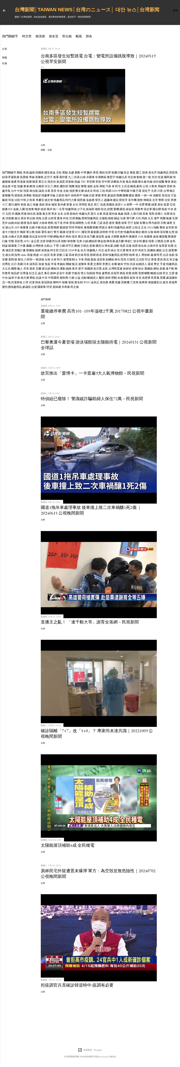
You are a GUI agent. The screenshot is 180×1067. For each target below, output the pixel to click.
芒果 (139, 191)
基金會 (6, 186)
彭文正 (33, 273)
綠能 (111, 218)
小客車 (153, 186)
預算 (26, 191)
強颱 (156, 227)
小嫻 (62, 246)
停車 (66, 223)
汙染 (173, 195)
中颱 (38, 227)
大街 (138, 218)
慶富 (145, 241)
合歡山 (48, 246)
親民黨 (81, 200)
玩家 (123, 218)
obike (24, 255)
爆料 (17, 204)
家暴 (69, 204)
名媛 (71, 172)
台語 (165, 255)
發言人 (99, 200)
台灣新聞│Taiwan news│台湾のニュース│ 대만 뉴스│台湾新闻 (87, 9)
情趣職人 (92, 250)
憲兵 (93, 214)
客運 (90, 264)
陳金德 (102, 241)
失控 (154, 177)
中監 (14, 186)
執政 (164, 209)
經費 (110, 209)
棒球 (128, 250)
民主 (165, 273)
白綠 (83, 177)
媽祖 (122, 273)
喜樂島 (39, 177)
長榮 (68, 273)
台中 (14, 191)
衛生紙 (142, 246)
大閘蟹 (115, 236)
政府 (118, 204)
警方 (56, 232)
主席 (154, 191)
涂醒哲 (157, 195)
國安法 (100, 246)
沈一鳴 (6, 282)
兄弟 (79, 241)
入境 (87, 223)
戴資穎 (64, 227)
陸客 (151, 241)
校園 (29, 182)
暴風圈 (88, 227)
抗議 (38, 278)
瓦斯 (175, 218)
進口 (29, 204)
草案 (93, 223)
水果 (47, 191)
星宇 (81, 268)
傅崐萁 (147, 200)
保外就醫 (158, 182)
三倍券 (134, 282)
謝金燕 (130, 209)
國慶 (26, 236)
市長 (26, 268)
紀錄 (159, 273)
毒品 (128, 182)
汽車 (108, 186)
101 (41, 255)
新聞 (93, 255)
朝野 (129, 204)
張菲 (74, 236)
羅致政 (18, 195)
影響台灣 (145, 223)
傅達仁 (128, 241)
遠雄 (156, 236)
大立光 (6, 268)
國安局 (86, 232)
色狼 (23, 204)
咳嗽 (65, 282)
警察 (161, 200)
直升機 (132, 200)
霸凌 (150, 264)
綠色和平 (76, 195)
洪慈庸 (9, 218)
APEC (26, 241)
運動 (62, 268)
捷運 (171, 250)
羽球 (71, 227)
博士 (83, 273)
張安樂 (164, 232)
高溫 (105, 214)
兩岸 (49, 209)
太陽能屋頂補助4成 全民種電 (67, 845)
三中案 (21, 246)
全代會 (119, 232)
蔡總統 (30, 250)
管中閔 (106, 182)
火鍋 (85, 241)
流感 (103, 204)
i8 (15, 236)
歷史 (156, 264)
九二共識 (73, 177)
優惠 (118, 223)
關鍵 (69, 264)
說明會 (103, 232)
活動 (84, 278)
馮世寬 (18, 241)
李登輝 (90, 182)
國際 (14, 268)
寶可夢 (130, 218)
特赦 (150, 182)
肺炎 (89, 36)
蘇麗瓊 (12, 246)
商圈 (163, 218)
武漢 (32, 282)
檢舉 (132, 255)
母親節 (36, 195)
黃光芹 (152, 172)
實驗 (65, 172)
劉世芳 (123, 200)
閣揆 (56, 227)
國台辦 (157, 209)
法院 (17, 200)
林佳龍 (34, 191)
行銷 (139, 214)
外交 (101, 250)
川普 (160, 191)
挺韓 (132, 278)
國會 (137, 195)
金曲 (16, 209)
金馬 (172, 241)
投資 (160, 177)
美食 (145, 214)
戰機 (119, 195)
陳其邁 (111, 241)
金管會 (170, 227)
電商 (151, 214)
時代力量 (71, 200)
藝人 (20, 268)
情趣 (20, 186)
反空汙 (48, 177)
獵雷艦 (163, 236)
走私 (96, 186)
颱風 (79, 36)
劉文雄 (79, 255)
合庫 (166, 241)
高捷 (30, 255)
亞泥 (172, 204)
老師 (42, 204)
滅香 (169, 223)
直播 (162, 268)
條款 (138, 232)
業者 (26, 186)
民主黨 (74, 287)
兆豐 (142, 204)
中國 (132, 191)
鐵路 (69, 268)
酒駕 (78, 186)
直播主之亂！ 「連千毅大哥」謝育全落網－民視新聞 (90, 622)
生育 (62, 209)
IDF (10, 209)
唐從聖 (100, 236)
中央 (170, 209)
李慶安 (40, 200)
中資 (17, 278)
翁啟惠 (90, 200)
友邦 (135, 250)
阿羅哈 (79, 227)
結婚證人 (141, 264)
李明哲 (83, 204)
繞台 (113, 250)
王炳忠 (85, 246)
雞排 (144, 232)
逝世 (112, 223)
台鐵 (32, 227)
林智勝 (71, 241)
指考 (17, 255)
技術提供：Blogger (92, 1050)
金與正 (95, 282)
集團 (114, 172)
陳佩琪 (133, 236)
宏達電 (70, 232)
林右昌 (31, 214)
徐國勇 (148, 236)
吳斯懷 (146, 278)
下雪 (56, 246)
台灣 (166, 191)
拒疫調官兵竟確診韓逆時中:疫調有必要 (77, 985)
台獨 (11, 236)
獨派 (37, 209)
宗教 (163, 223)
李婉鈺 (61, 264)
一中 (136, 204)
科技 (66, 218)
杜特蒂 (42, 236)
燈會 (145, 172)
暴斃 (77, 172)
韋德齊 (173, 282)
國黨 (18, 214)
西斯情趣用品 (90, 218)
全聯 (166, 214)
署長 (44, 232)
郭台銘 (67, 36)
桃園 (134, 182)
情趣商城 (70, 209)
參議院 (26, 287)
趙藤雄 (108, 200)
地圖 (85, 195)
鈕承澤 (6, 177)
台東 (99, 214)
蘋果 (127, 214)
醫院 (102, 278)
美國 (20, 264)
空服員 (76, 273)
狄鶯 (128, 273)
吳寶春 (24, 177)
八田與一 (29, 259)
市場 (53, 264)
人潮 (133, 214)
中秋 (23, 200)
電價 (141, 273)
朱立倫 (173, 259)
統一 (56, 209)
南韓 (108, 278)
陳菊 (84, 186)
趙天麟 (119, 241)
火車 (53, 259)
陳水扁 (142, 182)
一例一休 (146, 195)
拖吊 (29, 223)
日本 (26, 264)
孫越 (77, 182)
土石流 (125, 186)
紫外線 (113, 214)
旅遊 (41, 264)
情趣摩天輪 (48, 195)
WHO (86, 282)
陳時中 (57, 282)
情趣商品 (171, 264)
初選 (170, 246)
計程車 (31, 200)
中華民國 (123, 191)
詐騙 (120, 172)
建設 (116, 200)
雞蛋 (35, 182)
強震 (135, 246)
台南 (47, 259)
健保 (120, 264)
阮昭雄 (91, 273)
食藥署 (24, 227)
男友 (54, 214)
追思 (105, 223)
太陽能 (103, 218)
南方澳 (25, 278)
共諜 (132, 264)
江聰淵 (159, 241)
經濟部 (124, 255)
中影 (20, 191)
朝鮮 (64, 241)
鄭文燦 (79, 191)
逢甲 (156, 218)
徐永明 (137, 241)
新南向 (74, 214)
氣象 (121, 214)
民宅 (118, 186)
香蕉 (96, 172)
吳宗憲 (97, 268)
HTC (78, 232)
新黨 (92, 246)
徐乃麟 (91, 236)
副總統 (110, 259)
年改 (60, 191)
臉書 (5, 209)
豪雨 (139, 186)
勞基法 (103, 227)
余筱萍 (115, 273)
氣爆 (169, 218)
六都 (71, 278)
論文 (41, 273)
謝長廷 (34, 264)
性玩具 (56, 241)
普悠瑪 (173, 172)
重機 (116, 209)
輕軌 (51, 223)
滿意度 (9, 250)
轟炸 (89, 172)
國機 (125, 195)
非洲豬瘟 (100, 177)
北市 (155, 200)
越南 (32, 172)
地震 (122, 246)
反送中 (60, 273)
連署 (56, 177)
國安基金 (50, 172)
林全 (117, 259)
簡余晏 (109, 246)
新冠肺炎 (47, 282)
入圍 (22, 209)
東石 (47, 273)
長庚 (53, 255)
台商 (66, 214)
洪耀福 (115, 182)
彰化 (104, 209)
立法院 (140, 259)
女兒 (75, 204)
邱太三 (49, 186)
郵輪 (78, 218)
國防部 (64, 186)
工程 (102, 191)
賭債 (23, 223)
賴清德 (40, 36)
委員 (160, 259)
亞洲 (72, 218)
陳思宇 (111, 177)
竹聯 (50, 236)
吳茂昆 (60, 182)
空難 (11, 241)
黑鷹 (163, 278)
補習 (54, 204)
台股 (44, 218)
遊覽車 (82, 264)
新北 (166, 259)
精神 (156, 232)
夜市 (75, 268)
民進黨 (21, 182)
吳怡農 (104, 282)
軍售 (104, 195)
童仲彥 (61, 204)
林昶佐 (127, 268)
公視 (145, 186)
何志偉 (132, 177)
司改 (11, 200)
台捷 (34, 287)
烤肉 (68, 236)
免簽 (47, 264)
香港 (154, 259)
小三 (5, 204)
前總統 (151, 250)
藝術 (5, 200)
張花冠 (166, 195)
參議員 (111, 195)
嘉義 (93, 259)
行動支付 (14, 232)
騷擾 (62, 232)
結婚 (11, 223)
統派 (43, 209)
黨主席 (46, 214)
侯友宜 (53, 36)
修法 (17, 218)
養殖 (162, 227)
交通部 (97, 264)
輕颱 (95, 227)
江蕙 (65, 255)
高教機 (125, 282)
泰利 (111, 227)
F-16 (123, 204)
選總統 (148, 268)
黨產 (14, 182)
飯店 (75, 264)
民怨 (96, 191)
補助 (98, 209)
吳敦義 (45, 250)
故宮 (47, 255)
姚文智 (49, 200)
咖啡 (35, 223)
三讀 (99, 223)
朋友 (160, 204)
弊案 (148, 204)
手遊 (163, 264)
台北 (165, 250)
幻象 (5, 241)
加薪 (38, 232)
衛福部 (90, 209)
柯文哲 (27, 36)
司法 (147, 259)
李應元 (106, 264)
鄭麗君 (172, 236)
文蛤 (59, 172)
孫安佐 (51, 182)
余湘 (120, 278)
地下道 (58, 223)
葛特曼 (63, 177)
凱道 (99, 255)
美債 (26, 172)
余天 (83, 250)
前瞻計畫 (20, 250)
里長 (53, 191)
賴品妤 (15, 273)
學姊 (32, 177)
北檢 (66, 191)
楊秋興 (64, 278)
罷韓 (126, 278)
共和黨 (66, 287)
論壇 (11, 278)
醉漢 (32, 186)
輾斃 (147, 273)
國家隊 (41, 287)
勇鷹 (111, 282)
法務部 (40, 186)
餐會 (168, 182)
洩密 (72, 191)
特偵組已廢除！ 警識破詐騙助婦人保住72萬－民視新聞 (92, 398)
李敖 (98, 182)
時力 (60, 259)
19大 (140, 236)
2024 (150, 227)
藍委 (166, 204)
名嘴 (114, 264)
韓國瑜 (39, 172)
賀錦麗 (57, 287)
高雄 (71, 255)
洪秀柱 (6, 264)
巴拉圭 (63, 250)
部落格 (69, 182)
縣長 (32, 268)
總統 (159, 250)
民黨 (24, 214)
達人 (138, 255)
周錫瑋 (162, 186)
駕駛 (136, 223)
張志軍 (148, 209)
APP (17, 227)
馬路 (144, 218)
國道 (122, 209)
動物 (139, 177)
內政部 (156, 223)
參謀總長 (171, 278)
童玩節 (46, 268)
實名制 (78, 282)
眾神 (105, 255)
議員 (41, 191)
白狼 (150, 232)
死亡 (96, 204)
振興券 (143, 282)
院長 (123, 259)
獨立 (172, 191)
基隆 (39, 214)
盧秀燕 (106, 273)
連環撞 (67, 259)
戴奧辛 (124, 236)
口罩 (25, 282)
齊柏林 (146, 255)
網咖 (56, 236)
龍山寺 (9, 227)
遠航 (90, 186)
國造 (131, 195)
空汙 (130, 223)
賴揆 (38, 250)
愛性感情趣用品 (12, 287)
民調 (108, 191)
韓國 (49, 241)
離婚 (77, 246)
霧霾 (29, 246)
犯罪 (108, 172)
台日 (14, 264)
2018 (71, 250)
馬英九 (142, 250)
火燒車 (43, 223)
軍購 (98, 195)
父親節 (60, 195)
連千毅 (170, 268)
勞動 (114, 278)
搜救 (140, 200)
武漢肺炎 (16, 282)
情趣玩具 (121, 177)
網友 (56, 186)
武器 (92, 195)
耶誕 (5, 246)
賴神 (53, 273)
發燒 (71, 282)
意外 (5, 223)
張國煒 (88, 268)
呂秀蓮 (24, 273)
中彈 (83, 172)
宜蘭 (38, 268)
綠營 (128, 227)
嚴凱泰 (15, 177)
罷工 (139, 172)
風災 (90, 204)
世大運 (121, 250)
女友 (60, 214)
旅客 (124, 223)
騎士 (75, 259)
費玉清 (82, 236)
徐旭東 (29, 209)
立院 (8, 214)
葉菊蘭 (6, 195)
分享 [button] (4, 48)
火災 (150, 218)
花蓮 (128, 246)
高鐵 (87, 259)
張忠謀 (33, 236)
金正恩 (35, 241)
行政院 (131, 259)
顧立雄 (9, 255)
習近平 (146, 191)
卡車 (81, 259)
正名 (144, 227)
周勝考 (139, 209)
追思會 (101, 259)
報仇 (20, 259)
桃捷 (36, 255)
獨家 (23, 232)
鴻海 (38, 218)
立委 (172, 273)
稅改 (44, 227)
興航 (102, 186)
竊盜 (117, 218)
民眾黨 (155, 278)
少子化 (81, 209)
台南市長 (152, 246)
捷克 (165, 282)
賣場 (72, 223)
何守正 (69, 246)
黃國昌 (110, 204)
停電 (111, 232)
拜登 (49, 287)
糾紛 (17, 223)
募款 (174, 182)
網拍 (156, 268)
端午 (67, 195)
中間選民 (53, 278)
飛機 (71, 186)
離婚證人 (92, 278)
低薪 (172, 255)
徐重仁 (159, 214)
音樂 (59, 255)
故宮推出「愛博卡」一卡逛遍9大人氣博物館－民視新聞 (92, 373)
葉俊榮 (95, 232)
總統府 (93, 241)
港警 (135, 268)
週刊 (11, 204)
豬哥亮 (158, 255)
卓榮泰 (90, 177)
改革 (107, 250)
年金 (77, 250)
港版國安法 (155, 282)
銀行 (50, 232)
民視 (86, 255)
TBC (83, 182)
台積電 (52, 218)
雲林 (169, 186)
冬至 (139, 278)
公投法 (136, 227)
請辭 (116, 246)
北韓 (43, 241)
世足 (126, 172)
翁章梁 (163, 246)
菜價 (50, 227)
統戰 (135, 273)
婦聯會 (79, 223)
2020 (114, 191)
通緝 (102, 172)
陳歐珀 (55, 268)
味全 (141, 268)
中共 (44, 278)
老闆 (11, 259)
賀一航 (147, 177)
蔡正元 (42, 182)
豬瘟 (133, 172)
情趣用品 (163, 172)
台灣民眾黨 (115, 268)
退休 (48, 204)
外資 (122, 182)
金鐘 (107, 236)
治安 (167, 200)
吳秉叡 (27, 195)
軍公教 (30, 232)
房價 (173, 200)
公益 (78, 278)
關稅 (19, 172)
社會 (4, 63)
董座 (60, 218)
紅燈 (172, 232)
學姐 (98, 273)
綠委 (154, 204)
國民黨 (168, 177)
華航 (32, 278)
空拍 (126, 264)
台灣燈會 (38, 246)
